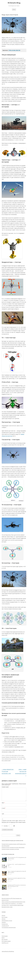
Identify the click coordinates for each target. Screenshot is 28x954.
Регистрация (5, 936)
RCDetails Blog (14, 3)
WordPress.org (5, 942)
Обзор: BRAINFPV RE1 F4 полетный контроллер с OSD (8, 771)
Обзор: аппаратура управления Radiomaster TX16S (13, 901)
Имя (3, 802)
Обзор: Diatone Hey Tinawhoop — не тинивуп (12, 903)
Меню (14, 9)
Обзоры (3, 919)
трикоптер (19, 758)
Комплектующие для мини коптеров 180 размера (13, 847)
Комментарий (5, 787)
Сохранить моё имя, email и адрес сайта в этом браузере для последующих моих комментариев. (14, 821)
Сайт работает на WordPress (8, 951)
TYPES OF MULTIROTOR (14, 50)
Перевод (8, 757)
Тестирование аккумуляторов (9, 927)
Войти (3, 937)
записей (4, 939)
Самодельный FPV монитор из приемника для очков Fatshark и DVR (17, 885)
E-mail (3, 808)
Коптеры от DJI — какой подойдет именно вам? (12, 905)
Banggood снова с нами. (7, 907)
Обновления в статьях (7, 920)
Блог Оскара (4, 917)
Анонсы (3, 915)
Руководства (13, 757)
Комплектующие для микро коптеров (10, 849)
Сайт (3, 813)
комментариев (6, 941)
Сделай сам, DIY (5, 925)
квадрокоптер (7, 758)
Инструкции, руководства (8, 854)
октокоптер (14, 758)
